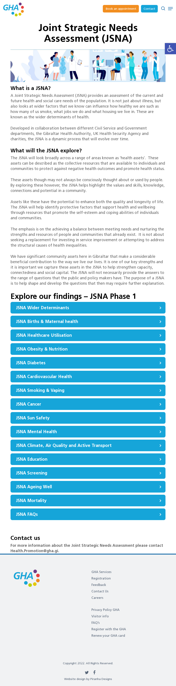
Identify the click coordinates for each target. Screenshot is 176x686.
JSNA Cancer (28, 404)
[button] (170, 48)
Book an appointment (121, 9)
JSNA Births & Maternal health (47, 321)
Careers (97, 598)
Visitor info (100, 616)
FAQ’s (95, 623)
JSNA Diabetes (31, 362)
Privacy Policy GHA (105, 610)
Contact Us (99, 591)
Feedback (98, 585)
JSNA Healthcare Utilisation (44, 335)
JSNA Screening (31, 473)
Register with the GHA (108, 629)
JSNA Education (31, 459)
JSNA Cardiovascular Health (44, 376)
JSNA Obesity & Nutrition (42, 349)
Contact (149, 9)
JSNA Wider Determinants (42, 307)
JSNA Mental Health (36, 431)
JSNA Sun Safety (33, 417)
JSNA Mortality (31, 500)
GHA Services (101, 572)
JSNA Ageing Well (34, 486)
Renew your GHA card (108, 636)
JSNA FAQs (27, 514)
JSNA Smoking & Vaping (40, 390)
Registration (101, 578)
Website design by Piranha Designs (88, 679)
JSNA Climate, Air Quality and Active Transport (64, 445)
